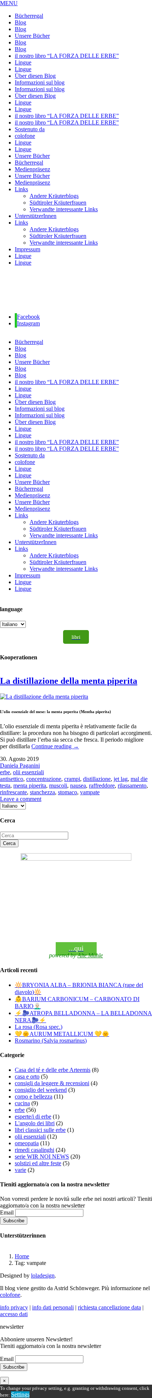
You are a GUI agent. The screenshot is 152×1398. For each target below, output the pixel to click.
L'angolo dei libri (35, 1123)
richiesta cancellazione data (109, 1307)
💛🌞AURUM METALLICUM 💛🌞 (62, 1034)
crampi (72, 779)
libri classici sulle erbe (40, 1130)
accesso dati (14, 1314)
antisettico (11, 779)
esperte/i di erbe (33, 1116)
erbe (5, 772)
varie (20, 1170)
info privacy (14, 1307)
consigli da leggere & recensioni (52, 1083)
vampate (90, 792)
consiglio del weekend (41, 1090)
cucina (22, 1103)
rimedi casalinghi (34, 1150)
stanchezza (42, 792)
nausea (78, 785)
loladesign (43, 1275)
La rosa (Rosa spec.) (38, 1027)
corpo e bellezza (33, 1096)
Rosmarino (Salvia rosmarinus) (51, 1040)
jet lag (121, 779)
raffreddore (102, 785)
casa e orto (27, 1076)
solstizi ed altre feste (38, 1163)
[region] (76, 290)
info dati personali (53, 1307)
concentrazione (43, 779)
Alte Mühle (90, 955)
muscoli (58, 785)
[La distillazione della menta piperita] (44, 696)
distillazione (97, 779)
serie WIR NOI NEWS (42, 1156)
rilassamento (132, 785)
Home (22, 1256)
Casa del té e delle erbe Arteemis (52, 1070)
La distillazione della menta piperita (68, 681)
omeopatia (27, 1143)
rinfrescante (13, 792)
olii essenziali (28, 772)
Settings (20, 1394)
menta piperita (29, 785)
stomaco (67, 792)
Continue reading (55, 746)
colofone (10, 1295)
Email (7, 1212)
